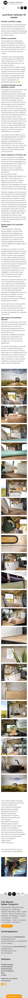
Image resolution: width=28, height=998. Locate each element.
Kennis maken (6, 926)
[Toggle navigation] (3, 8)
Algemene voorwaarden (9, 978)
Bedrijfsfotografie (7, 964)
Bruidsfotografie (6, 969)
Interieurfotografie (7, 971)
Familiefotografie (7, 966)
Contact (3, 975)
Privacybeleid (5, 980)
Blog (2, 973)
